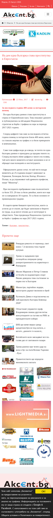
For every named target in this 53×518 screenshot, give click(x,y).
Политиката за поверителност (35, 515)
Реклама (23, 6)
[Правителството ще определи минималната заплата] (8, 361)
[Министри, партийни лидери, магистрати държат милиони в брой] (8, 289)
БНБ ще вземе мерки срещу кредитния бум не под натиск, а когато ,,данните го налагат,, (30, 328)
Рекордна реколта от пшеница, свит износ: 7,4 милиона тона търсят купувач (32, 246)
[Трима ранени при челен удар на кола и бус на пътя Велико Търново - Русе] (8, 348)
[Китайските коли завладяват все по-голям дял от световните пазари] (8, 339)
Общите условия (9, 515)
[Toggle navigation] (47, 14)
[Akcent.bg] (19, 14)
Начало (14, 6)
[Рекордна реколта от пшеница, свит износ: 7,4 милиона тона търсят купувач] (8, 246)
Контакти (41, 6)
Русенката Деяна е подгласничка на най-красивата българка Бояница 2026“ (32, 299)
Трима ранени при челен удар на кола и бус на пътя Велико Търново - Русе (32, 350)
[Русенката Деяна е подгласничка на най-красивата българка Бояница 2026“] (8, 297)
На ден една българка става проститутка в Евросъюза (33, 23)
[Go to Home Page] (3, 23)
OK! (44, 491)
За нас (32, 6)
